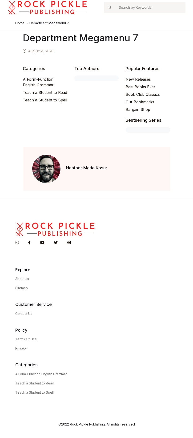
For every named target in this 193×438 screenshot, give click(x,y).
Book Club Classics (143, 94)
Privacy (21, 348)
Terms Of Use (26, 339)
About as (22, 279)
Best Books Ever (140, 86)
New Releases (138, 79)
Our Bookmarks (140, 102)
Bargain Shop (138, 109)
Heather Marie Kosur (86, 167)
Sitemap (21, 288)
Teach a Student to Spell (45, 100)
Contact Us (23, 314)
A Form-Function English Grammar (38, 82)
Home (19, 23)
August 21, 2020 (40, 51)
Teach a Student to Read (45, 92)
